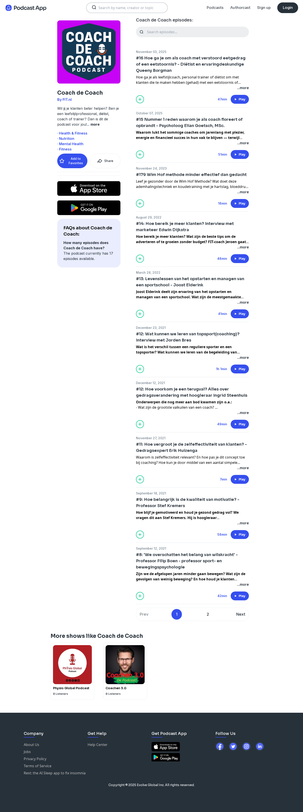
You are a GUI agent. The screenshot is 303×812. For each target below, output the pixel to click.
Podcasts (215, 7)
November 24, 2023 (151, 168)
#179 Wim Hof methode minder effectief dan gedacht (191, 174)
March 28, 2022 (148, 272)
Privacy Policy (35, 758)
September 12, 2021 (151, 548)
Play (242, 99)
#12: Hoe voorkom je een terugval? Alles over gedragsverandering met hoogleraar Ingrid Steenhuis (191, 392)
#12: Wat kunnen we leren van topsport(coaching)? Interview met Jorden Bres (188, 337)
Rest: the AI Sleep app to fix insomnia (55, 773)
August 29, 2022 (148, 217)
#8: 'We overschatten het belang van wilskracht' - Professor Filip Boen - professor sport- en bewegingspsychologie (187, 561)
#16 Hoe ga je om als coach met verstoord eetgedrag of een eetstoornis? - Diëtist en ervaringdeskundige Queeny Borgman (191, 64)
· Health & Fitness (72, 133)
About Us (31, 744)
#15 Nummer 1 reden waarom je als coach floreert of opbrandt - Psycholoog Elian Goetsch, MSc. (189, 122)
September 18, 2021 (151, 493)
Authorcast (240, 7)
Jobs (27, 751)
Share (108, 161)
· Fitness (64, 149)
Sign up (264, 7)
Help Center (98, 744)
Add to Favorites (76, 161)
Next (240, 614)
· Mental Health (70, 144)
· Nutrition (65, 138)
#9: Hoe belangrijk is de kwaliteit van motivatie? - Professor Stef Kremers (187, 502)
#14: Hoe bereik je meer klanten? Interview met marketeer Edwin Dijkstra (185, 226)
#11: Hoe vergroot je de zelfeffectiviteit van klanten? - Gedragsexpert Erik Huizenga (191, 447)
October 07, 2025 (149, 113)
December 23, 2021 (151, 328)
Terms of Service (37, 765)
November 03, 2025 (151, 52)
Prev (144, 614)
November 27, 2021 (150, 438)
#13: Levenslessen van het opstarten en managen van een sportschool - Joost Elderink (190, 281)
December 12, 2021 (150, 383)
